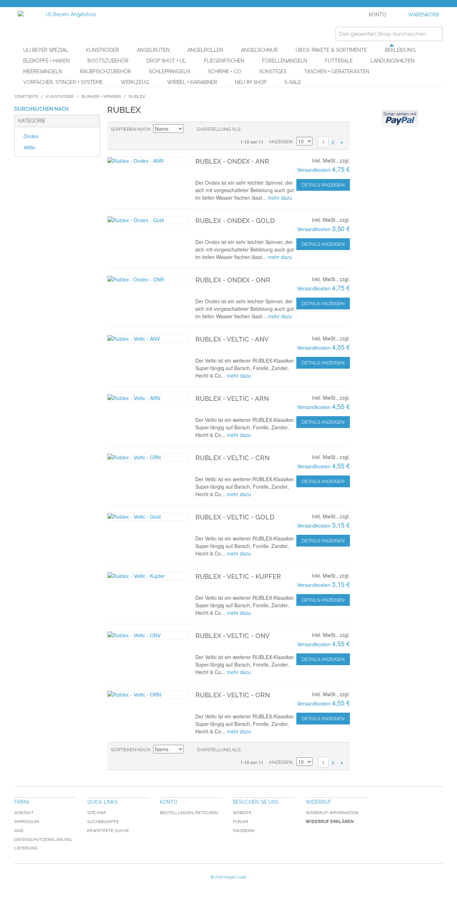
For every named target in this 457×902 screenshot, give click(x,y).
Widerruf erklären (330, 821)
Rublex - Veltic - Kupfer (238, 576)
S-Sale (292, 82)
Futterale (339, 61)
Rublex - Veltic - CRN (232, 458)
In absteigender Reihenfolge (190, 129)
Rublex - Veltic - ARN (232, 398)
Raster (259, 129)
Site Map (96, 812)
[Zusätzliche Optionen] (400, 118)
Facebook (244, 830)
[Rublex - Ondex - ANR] (147, 161)
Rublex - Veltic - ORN (232, 695)
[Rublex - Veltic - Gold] (147, 517)
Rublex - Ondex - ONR (232, 280)
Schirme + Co (224, 71)
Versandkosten (314, 169)
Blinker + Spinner (101, 96)
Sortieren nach (130, 129)
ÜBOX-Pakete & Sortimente (331, 50)
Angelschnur (259, 50)
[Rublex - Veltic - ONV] (147, 635)
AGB (18, 830)
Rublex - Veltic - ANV (231, 339)
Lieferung (26, 848)
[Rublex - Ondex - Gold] (147, 220)
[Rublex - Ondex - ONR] (147, 279)
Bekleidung (400, 50)
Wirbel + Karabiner (192, 82)
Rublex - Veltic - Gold (234, 517)
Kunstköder (102, 50)
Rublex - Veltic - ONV (232, 635)
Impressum (26, 821)
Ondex (31, 136)
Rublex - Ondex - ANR (232, 161)
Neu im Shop (250, 82)
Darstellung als (218, 129)
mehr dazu (280, 197)
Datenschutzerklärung (43, 839)
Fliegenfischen (224, 61)
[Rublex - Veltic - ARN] (147, 398)
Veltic (29, 147)
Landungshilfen (393, 61)
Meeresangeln (42, 71)
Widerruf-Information (332, 812)
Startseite (26, 96)
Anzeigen (280, 141)
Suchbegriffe (103, 821)
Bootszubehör (108, 61)
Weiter (341, 142)
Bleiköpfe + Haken (46, 61)
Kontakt (24, 812)
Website (242, 812)
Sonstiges (272, 71)
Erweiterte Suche (108, 830)
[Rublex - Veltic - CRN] (147, 457)
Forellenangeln (284, 61)
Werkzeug (135, 82)
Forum (240, 821)
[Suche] (435, 34)
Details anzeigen (323, 185)
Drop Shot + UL (166, 61)
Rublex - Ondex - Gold (235, 220)
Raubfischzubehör (105, 71)
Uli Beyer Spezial (45, 50)
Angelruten (153, 50)
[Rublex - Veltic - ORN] (147, 695)
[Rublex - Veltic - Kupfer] (147, 576)
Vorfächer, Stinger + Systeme (63, 82)
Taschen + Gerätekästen (336, 71)
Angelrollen (205, 50)
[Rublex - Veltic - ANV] (147, 339)
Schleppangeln (169, 71)
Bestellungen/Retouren (189, 812)
